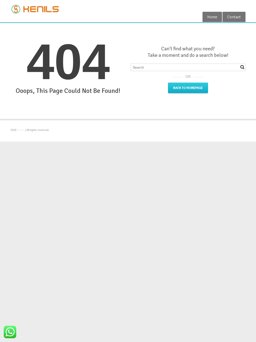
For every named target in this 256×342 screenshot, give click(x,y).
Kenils (20, 129)
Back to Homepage (188, 88)
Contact (234, 17)
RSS (243, 6)
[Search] (242, 67)
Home (212, 17)
